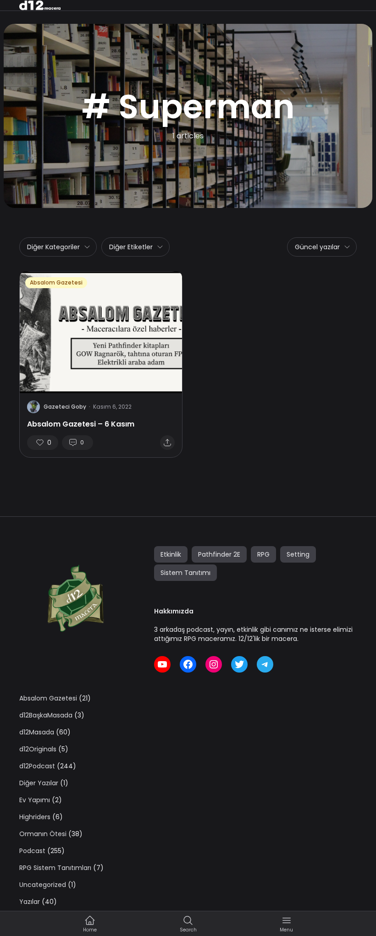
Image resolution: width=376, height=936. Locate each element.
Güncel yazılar (317, 247)
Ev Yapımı (34, 800)
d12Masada (36, 732)
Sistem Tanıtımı (185, 572)
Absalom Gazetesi (56, 282)
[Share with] (167, 442)
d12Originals (37, 749)
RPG (263, 554)
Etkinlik (170, 554)
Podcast (32, 850)
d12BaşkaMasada (45, 715)
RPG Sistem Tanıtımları (55, 867)
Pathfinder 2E (219, 554)
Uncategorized (42, 884)
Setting (298, 554)
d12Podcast (37, 766)
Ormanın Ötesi (42, 833)
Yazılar (29, 901)
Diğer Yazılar (38, 783)
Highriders (34, 816)
